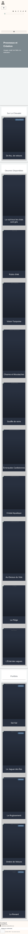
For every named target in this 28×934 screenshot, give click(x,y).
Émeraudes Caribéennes (14, 468)
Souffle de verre (14, 421)
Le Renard (14, 914)
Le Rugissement (14, 815)
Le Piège (14, 620)
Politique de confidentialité (6, 928)
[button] (14, 31)
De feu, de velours (14, 156)
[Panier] (3, 7)
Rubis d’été (14, 274)
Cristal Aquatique (14, 513)
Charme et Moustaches (14, 374)
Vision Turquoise (14, 321)
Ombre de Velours (14, 862)
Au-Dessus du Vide (14, 577)
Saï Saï (14, 723)
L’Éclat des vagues (14, 661)
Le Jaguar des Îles (14, 769)
